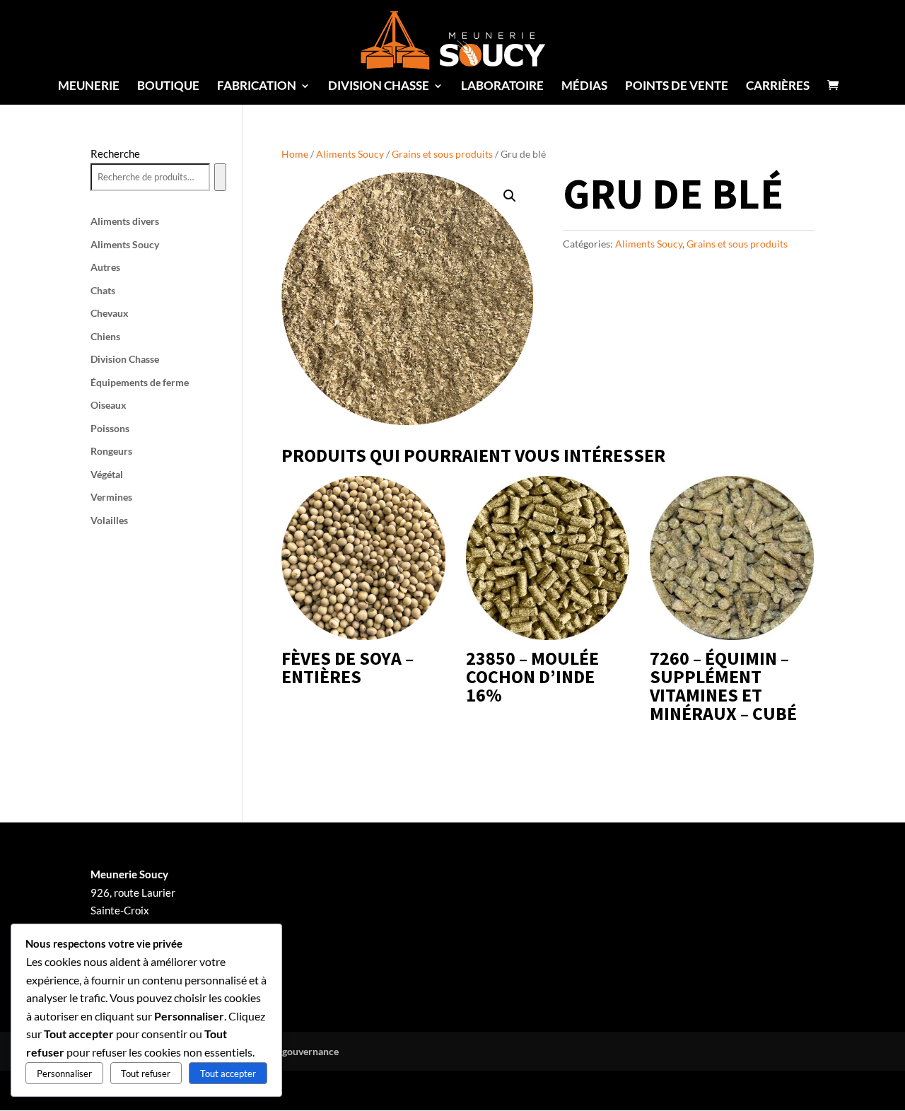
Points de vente (676, 87)
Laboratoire (502, 87)
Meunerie (88, 87)
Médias (584, 87)
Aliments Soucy (350, 154)
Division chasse (378, 87)
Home (294, 154)
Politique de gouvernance (283, 1051)
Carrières (778, 87)
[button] (509, 196)
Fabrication (256, 87)
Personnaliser (64, 1073)
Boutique (168, 87)
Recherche (115, 153)
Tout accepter (228, 1073)
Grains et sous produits (442, 154)
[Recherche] (220, 177)
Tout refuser (145, 1073)
